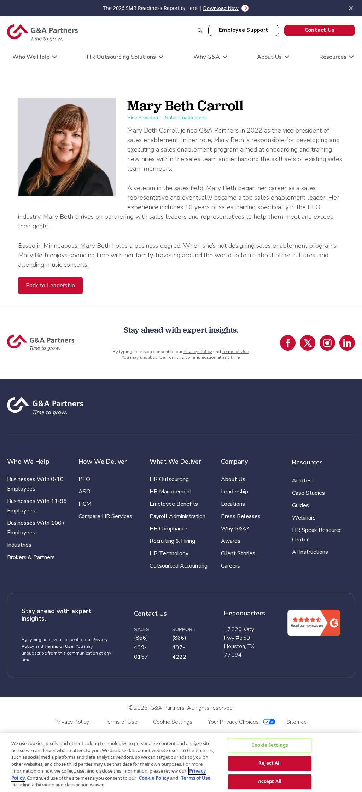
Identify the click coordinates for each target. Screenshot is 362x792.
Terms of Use (235, 351)
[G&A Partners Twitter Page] (307, 343)
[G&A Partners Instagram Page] (327, 343)
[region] (181, 762)
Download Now (221, 8)
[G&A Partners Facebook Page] (288, 343)
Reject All (269, 763)
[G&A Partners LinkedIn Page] (347, 343)
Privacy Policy (197, 351)
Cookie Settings (269, 745)
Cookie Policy (154, 778)
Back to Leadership (50, 285)
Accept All (269, 781)
